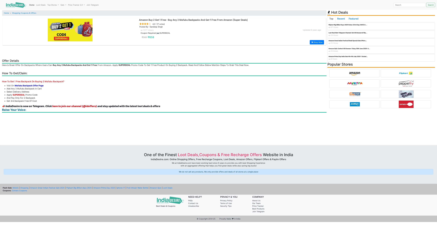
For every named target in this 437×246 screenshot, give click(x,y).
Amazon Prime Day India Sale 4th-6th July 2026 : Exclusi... (348, 56)
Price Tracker (258, 206)
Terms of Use (226, 203)
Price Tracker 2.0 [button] (75, 5)
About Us (256, 200)
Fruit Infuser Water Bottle (137, 188)
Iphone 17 (121, 188)
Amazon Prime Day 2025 (104, 188)
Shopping (24, 188)
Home (31, 5)
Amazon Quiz (155, 188)
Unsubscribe (193, 206)
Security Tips (225, 206)
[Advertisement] (164, 52)
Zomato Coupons (19, 190)
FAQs (190, 200)
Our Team (256, 203)
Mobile (16, 188)
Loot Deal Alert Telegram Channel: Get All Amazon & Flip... (348, 33)
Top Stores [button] (52, 5)
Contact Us (193, 203)
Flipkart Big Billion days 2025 (79, 188)
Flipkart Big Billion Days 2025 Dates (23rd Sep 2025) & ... (348, 25)
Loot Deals (41, 5)
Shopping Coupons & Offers (24, 13)
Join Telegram (92, 5)
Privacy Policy (226, 200)
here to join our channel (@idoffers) (74, 106)
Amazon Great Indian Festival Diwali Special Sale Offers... (348, 40)
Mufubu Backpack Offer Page (29, 85)
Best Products (258, 209)
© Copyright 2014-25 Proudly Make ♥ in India (218, 219)
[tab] (331, 19)
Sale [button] (63, 5)
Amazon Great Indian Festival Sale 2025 (47, 188)
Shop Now (318, 42)
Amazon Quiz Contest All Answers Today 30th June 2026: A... (349, 48)
